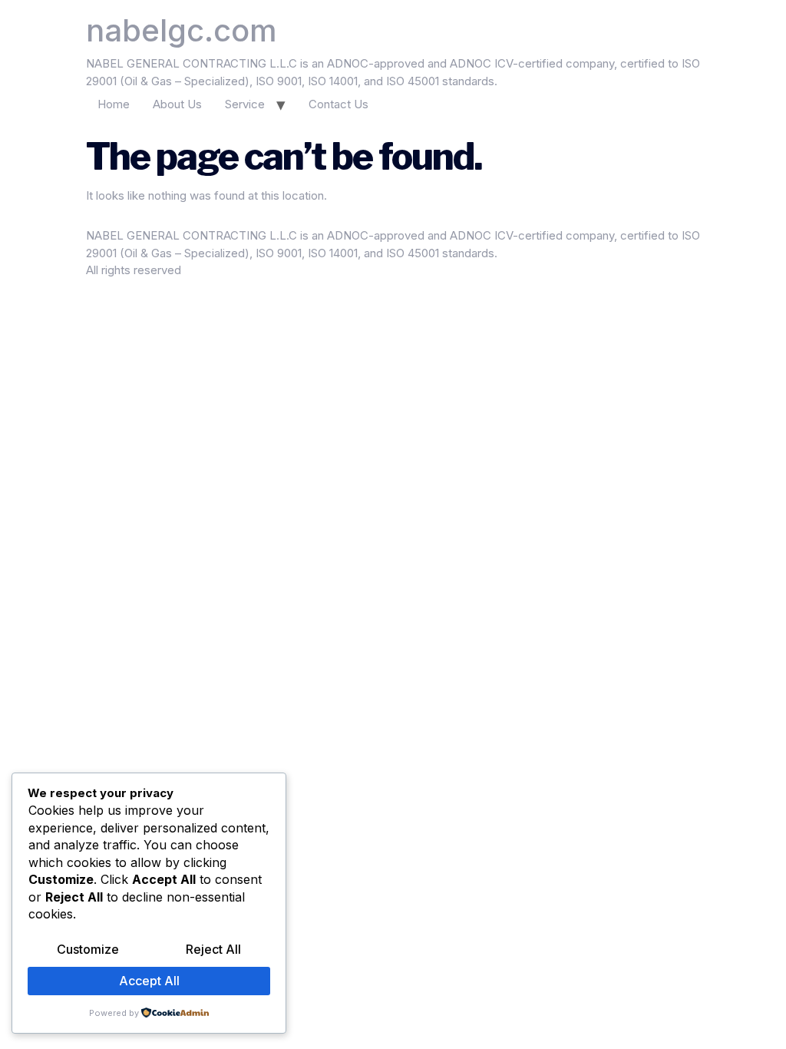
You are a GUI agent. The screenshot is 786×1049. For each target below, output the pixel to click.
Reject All (213, 949)
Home (113, 104)
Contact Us (338, 104)
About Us (177, 104)
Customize (88, 949)
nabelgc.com (181, 30)
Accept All (149, 980)
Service (245, 104)
